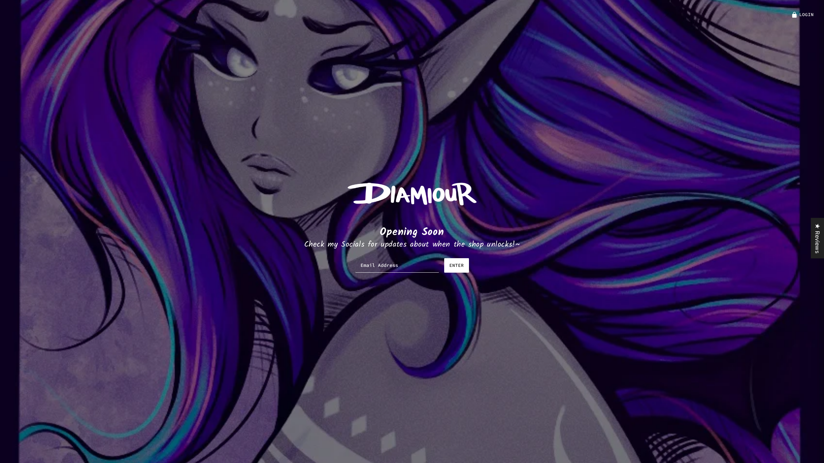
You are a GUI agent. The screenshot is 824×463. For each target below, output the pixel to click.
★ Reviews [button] (817, 238)
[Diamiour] (412, 193)
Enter (456, 265)
